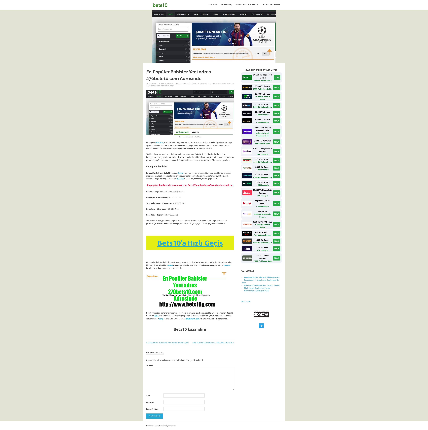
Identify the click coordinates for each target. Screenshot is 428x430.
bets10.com (245, 301)
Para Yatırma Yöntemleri (247, 5)
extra (170, 265)
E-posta (150, 402)
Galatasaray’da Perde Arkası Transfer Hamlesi (262, 285)
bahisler (159, 142)
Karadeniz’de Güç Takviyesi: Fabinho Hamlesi (262, 277)
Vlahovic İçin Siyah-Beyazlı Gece (256, 290)
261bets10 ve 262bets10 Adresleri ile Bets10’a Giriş (168, 342)
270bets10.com (180, 84)
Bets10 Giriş (226, 5)
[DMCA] (261, 317)
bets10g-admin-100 (166, 84)
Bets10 (180, 179)
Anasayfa (213, 5)
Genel (172, 86)
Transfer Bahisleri (271, 5)
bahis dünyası (192, 84)
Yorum (149, 365)
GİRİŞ (277, 77)
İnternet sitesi (152, 409)
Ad (148, 395)
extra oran (164, 86)
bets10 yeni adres (224, 84)
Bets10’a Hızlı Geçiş (190, 242)
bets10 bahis (202, 84)
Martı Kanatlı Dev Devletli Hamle (257, 288)
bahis (180, 173)
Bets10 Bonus (213, 84)
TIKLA (276, 87)
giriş (156, 316)
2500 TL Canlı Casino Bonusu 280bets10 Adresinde (212, 342)
